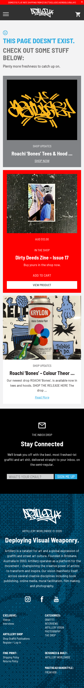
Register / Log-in (12, 642)
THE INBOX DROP (42, 435)
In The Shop (42, 250)
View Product (42, 285)
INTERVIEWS (51, 623)
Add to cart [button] (42, 275)
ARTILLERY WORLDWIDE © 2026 (42, 531)
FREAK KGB (51, 672)
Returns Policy (10, 661)
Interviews (8, 623)
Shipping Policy (11, 657)
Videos (6, 619)
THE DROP (50, 635)
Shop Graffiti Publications (16, 638)
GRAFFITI (49, 619)
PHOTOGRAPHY (53, 631)
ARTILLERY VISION (54, 627)
